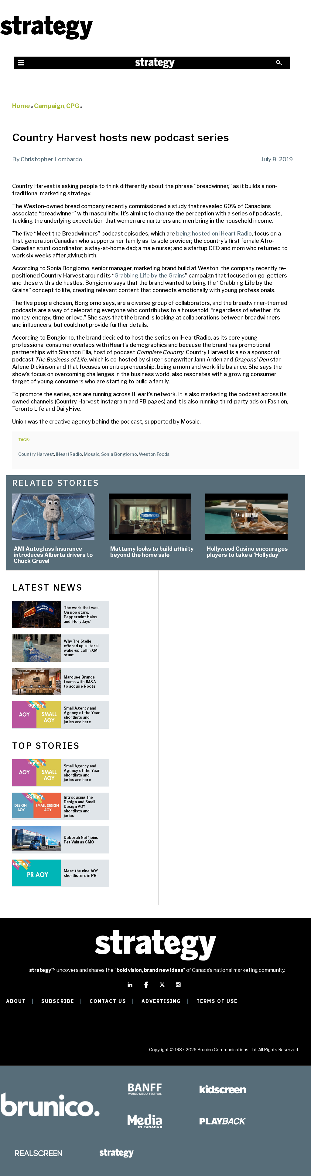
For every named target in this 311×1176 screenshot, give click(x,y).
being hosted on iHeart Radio (214, 233)
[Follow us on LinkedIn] (130, 987)
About (16, 1001)
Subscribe (57, 1001)
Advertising (161, 1001)
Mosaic (91, 454)
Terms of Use (217, 1001)
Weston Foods (154, 454)
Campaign (49, 106)
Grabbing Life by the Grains (149, 275)
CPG (72, 106)
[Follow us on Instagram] (178, 987)
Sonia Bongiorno (119, 454)
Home (21, 106)
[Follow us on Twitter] (162, 987)
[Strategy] (46, 39)
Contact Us (108, 1001)
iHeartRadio (69, 454)
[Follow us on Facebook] (146, 987)
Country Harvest (36, 454)
